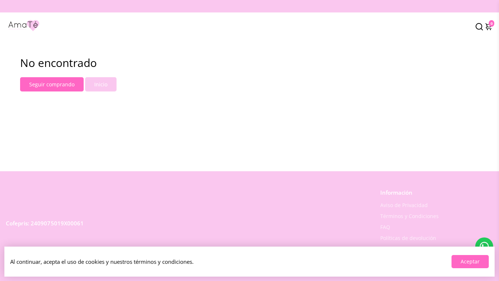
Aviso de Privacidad (404, 205)
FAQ (385, 227)
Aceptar (470, 261)
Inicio (100, 84)
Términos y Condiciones (409, 216)
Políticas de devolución (408, 238)
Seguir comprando (52, 84)
